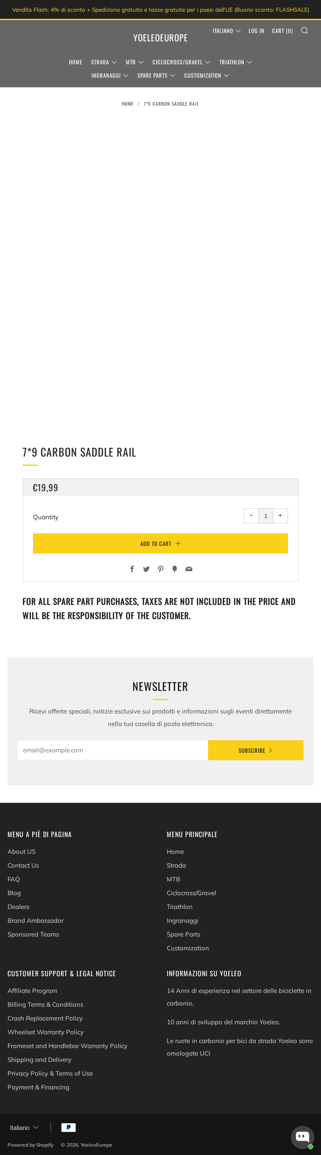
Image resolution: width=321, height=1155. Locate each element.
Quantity (46, 517)
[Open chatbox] (302, 1137)
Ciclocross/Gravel (178, 62)
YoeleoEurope (160, 37)
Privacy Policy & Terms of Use (50, 1073)
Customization (203, 75)
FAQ (14, 879)
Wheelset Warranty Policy (46, 1032)
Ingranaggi (106, 75)
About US (22, 851)
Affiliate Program (32, 991)
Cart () (282, 30)
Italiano (223, 30)
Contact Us (23, 865)
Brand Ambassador (36, 920)
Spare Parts (153, 75)
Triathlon (232, 62)
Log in (257, 30)
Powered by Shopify (31, 1145)
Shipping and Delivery (39, 1060)
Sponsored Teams (33, 934)
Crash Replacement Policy (45, 1018)
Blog (14, 893)
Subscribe (252, 750)
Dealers (18, 907)
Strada (100, 62)
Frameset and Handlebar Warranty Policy (67, 1046)
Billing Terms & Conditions (45, 1004)
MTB (131, 62)
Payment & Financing (38, 1087)
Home (75, 62)
